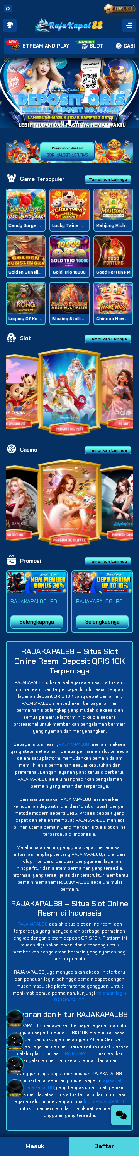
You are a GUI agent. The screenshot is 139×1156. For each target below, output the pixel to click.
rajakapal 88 (115, 1080)
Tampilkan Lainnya (108, 179)
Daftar (104, 1146)
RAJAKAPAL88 (74, 744)
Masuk (34, 1146)
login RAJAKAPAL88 (105, 1101)
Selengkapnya (37, 621)
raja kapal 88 (39, 1087)
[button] (130, 92)
